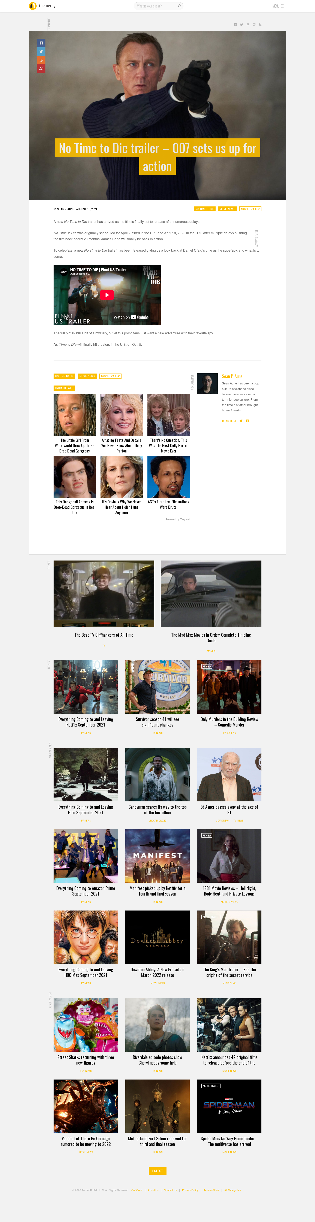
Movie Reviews (229, 901)
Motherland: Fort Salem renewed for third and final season (157, 1141)
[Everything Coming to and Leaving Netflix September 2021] (86, 687)
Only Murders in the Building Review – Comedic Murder (229, 722)
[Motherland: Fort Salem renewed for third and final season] (157, 1106)
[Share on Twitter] (41, 51)
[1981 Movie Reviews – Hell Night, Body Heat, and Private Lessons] (229, 856)
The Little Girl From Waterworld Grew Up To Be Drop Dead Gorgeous (74, 445)
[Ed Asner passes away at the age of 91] (229, 774)
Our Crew (136, 1190)
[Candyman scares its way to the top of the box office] (157, 774)
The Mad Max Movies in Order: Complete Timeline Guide (211, 637)
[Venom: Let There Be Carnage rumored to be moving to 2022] (86, 1106)
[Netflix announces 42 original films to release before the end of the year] (229, 1025)
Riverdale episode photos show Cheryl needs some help (157, 1060)
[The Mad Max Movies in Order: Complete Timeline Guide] (211, 594)
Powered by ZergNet (178, 519)
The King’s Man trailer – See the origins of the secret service (229, 972)
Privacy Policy (190, 1190)
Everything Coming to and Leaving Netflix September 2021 (85, 722)
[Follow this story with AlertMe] (41, 68)
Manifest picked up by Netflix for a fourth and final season (158, 891)
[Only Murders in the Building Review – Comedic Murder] (229, 687)
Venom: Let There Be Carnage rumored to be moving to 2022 (86, 1141)
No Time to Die (205, 209)
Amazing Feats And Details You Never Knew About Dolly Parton (121, 445)
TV (103, 645)
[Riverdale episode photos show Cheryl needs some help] (157, 1025)
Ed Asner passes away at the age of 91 (229, 810)
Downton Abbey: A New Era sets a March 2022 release (157, 972)
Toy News (86, 1070)
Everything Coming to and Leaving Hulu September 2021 (85, 810)
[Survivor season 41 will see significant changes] (157, 687)
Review (207, 666)
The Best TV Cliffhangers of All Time (104, 635)
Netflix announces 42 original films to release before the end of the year (229, 1062)
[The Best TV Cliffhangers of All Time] (104, 594)
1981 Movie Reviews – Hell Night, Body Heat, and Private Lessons (229, 891)
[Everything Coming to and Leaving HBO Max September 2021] (86, 937)
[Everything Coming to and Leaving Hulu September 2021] (86, 774)
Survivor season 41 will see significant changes (157, 722)
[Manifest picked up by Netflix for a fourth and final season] (157, 856)
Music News (229, 983)
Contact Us (170, 1190)
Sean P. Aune (232, 376)
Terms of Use (211, 1190)
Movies (211, 651)
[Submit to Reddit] (41, 60)
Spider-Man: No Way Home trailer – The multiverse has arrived (229, 1141)
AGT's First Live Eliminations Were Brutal (168, 504)
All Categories (232, 1190)
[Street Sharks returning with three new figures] (86, 1025)
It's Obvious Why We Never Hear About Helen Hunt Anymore (121, 506)
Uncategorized (157, 820)
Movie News (227, 209)
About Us (153, 1190)
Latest (157, 1171)
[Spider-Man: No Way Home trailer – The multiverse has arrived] (229, 1106)
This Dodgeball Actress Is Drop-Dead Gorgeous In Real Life (74, 506)
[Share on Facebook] (41, 43)
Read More (229, 421)
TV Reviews (229, 732)
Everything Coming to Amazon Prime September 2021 (85, 891)
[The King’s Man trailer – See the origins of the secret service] (229, 937)
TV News (86, 732)
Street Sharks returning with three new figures (85, 1060)
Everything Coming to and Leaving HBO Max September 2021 (85, 972)
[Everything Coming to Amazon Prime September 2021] (86, 856)
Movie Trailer (250, 209)
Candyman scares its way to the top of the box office (158, 810)
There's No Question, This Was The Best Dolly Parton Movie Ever (168, 445)
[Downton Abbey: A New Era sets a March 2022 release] (157, 937)
